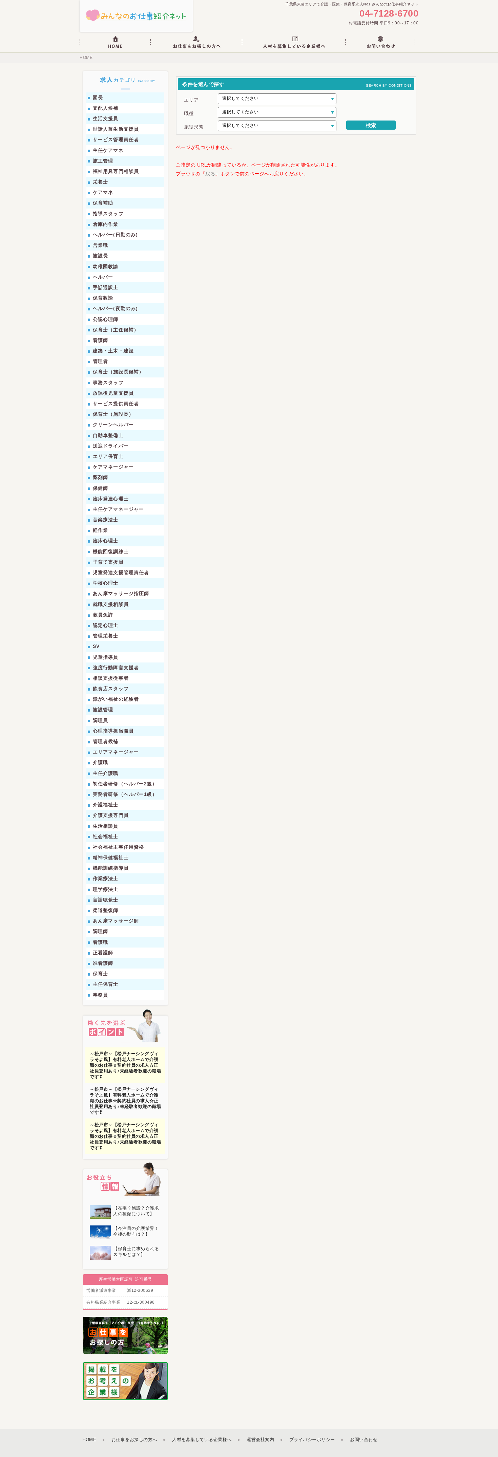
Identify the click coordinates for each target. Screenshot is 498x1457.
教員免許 (103, 614)
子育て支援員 (108, 562)
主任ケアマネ (108, 150)
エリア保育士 (108, 456)
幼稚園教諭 (106, 266)
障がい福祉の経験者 (116, 699)
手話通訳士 (106, 287)
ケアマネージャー (113, 467)
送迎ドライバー (111, 446)
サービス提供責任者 (116, 403)
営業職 (100, 245)
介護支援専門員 (111, 815)
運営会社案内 (260, 1439)
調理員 (100, 720)
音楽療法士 (106, 519)
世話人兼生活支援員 (116, 129)
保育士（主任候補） (116, 329)
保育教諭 (103, 298)
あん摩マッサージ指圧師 (121, 593)
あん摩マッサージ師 (116, 920)
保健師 (100, 488)
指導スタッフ (108, 213)
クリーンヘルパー (113, 424)
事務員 (100, 995)
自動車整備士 (108, 435)
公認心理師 (106, 319)
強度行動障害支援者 (116, 667)
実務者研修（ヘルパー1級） (125, 794)
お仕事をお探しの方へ (134, 1439)
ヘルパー (103, 277)
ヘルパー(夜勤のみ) (115, 308)
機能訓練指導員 (111, 868)
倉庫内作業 (106, 224)
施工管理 (103, 161)
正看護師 (103, 952)
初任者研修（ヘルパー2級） (125, 783)
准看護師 (103, 963)
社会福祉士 (106, 836)
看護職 (100, 942)
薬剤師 (100, 477)
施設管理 (103, 709)
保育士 (100, 973)
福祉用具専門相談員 (116, 171)
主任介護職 (106, 773)
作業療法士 (106, 878)
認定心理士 (106, 625)
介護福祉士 (106, 804)
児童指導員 (106, 657)
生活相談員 (106, 826)
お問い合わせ (363, 1439)
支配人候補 (106, 108)
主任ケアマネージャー (118, 509)
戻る (210, 173)
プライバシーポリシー (312, 1439)
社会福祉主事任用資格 (118, 847)
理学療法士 (106, 889)
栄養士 (100, 181)
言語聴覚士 (106, 900)
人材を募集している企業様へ (202, 1439)
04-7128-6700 (388, 13)
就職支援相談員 (111, 604)
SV (96, 646)
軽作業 (100, 530)
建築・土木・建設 (113, 350)
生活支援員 (106, 118)
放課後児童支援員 (113, 393)
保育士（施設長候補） (118, 371)
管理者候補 (106, 741)
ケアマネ (103, 192)
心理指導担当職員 (113, 731)
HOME (86, 57)
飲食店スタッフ (111, 688)
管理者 (100, 361)
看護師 (100, 340)
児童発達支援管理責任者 (121, 572)
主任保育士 (106, 984)
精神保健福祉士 (111, 857)
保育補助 (103, 202)
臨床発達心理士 (111, 498)
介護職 (100, 762)
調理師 (100, 931)
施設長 (100, 255)
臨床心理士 (106, 540)
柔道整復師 (106, 910)
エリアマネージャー (116, 752)
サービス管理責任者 (116, 139)
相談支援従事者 (111, 678)
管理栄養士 (106, 635)
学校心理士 (106, 583)
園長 (98, 97)
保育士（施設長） (113, 414)
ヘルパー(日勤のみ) (115, 234)
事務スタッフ (108, 382)
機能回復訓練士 (111, 551)
